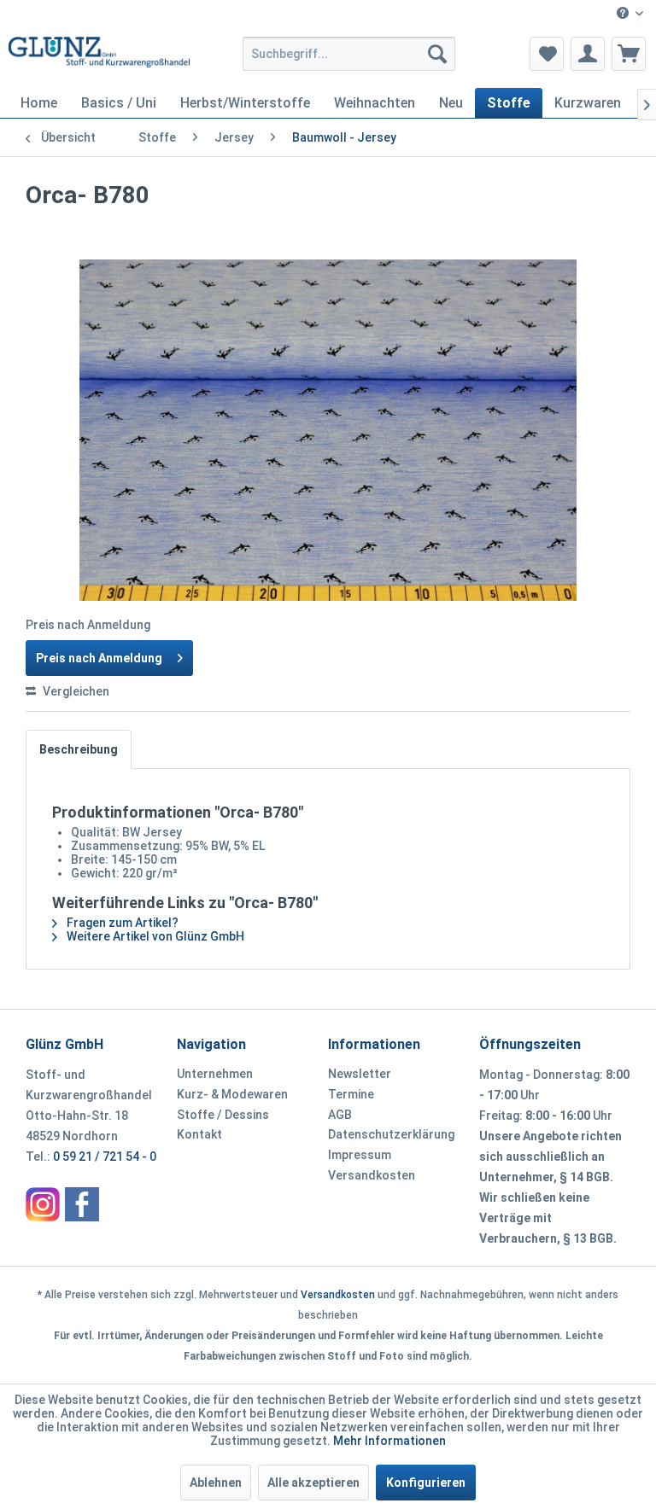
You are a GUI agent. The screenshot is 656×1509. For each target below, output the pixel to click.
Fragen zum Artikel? (121, 922)
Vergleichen (74, 691)
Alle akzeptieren (313, 1482)
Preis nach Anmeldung (99, 658)
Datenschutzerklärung (391, 1134)
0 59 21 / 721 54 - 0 (104, 1156)
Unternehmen (215, 1074)
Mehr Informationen (389, 1441)
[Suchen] (437, 54)
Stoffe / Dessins (223, 1115)
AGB (340, 1115)
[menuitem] (630, 14)
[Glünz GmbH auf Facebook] (82, 1204)
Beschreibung (78, 749)
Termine (351, 1094)
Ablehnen (216, 1482)
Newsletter (359, 1074)
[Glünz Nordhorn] (43, 1204)
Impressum (359, 1155)
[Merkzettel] (547, 54)
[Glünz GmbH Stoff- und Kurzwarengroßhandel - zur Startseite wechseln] (99, 58)
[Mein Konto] (588, 54)
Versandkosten (371, 1175)
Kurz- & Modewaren (232, 1094)
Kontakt (199, 1134)
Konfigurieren (426, 1482)
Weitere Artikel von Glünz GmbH (154, 936)
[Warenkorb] (629, 54)
